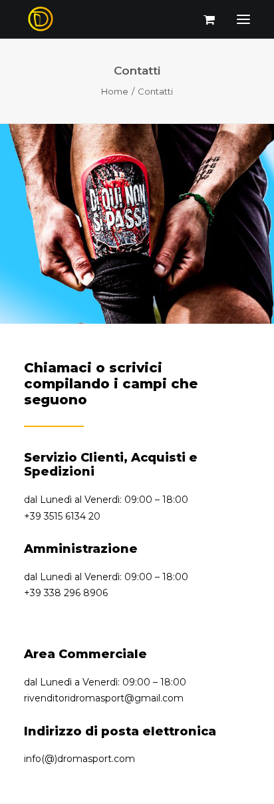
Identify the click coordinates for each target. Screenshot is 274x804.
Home (114, 91)
